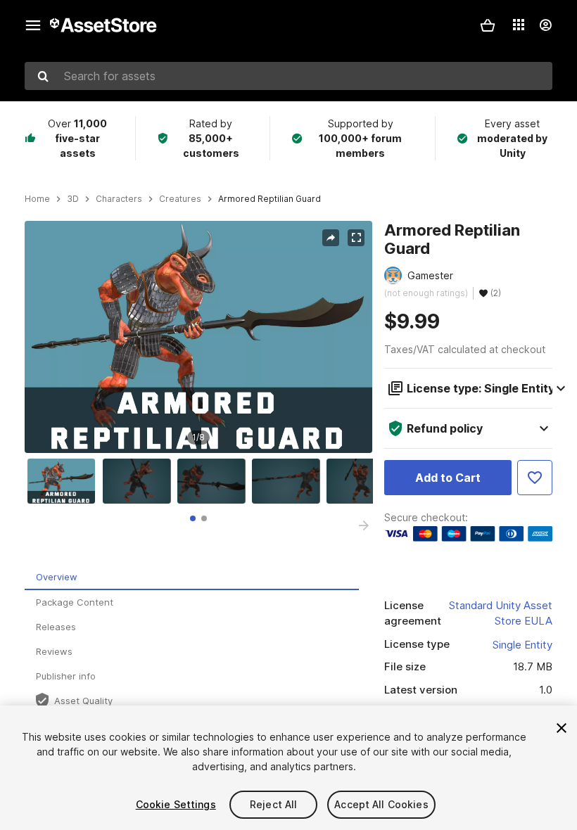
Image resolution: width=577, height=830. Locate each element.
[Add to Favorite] (534, 477)
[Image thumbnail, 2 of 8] (140, 481)
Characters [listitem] (119, 199)
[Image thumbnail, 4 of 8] (289, 481)
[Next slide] (364, 525)
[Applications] (518, 24)
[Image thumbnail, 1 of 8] (65, 481)
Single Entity (522, 644)
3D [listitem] (73, 199)
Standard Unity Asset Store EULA (500, 613)
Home (37, 199)
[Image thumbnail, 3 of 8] (214, 481)
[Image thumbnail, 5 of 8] (363, 481)
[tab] (193, 518)
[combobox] (288, 76)
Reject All (273, 804)
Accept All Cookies (381, 804)
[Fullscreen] (356, 237)
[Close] (561, 728)
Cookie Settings (176, 804)
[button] (487, 25)
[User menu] (545, 25)
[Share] (330, 237)
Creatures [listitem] (180, 199)
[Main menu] (33, 25)
